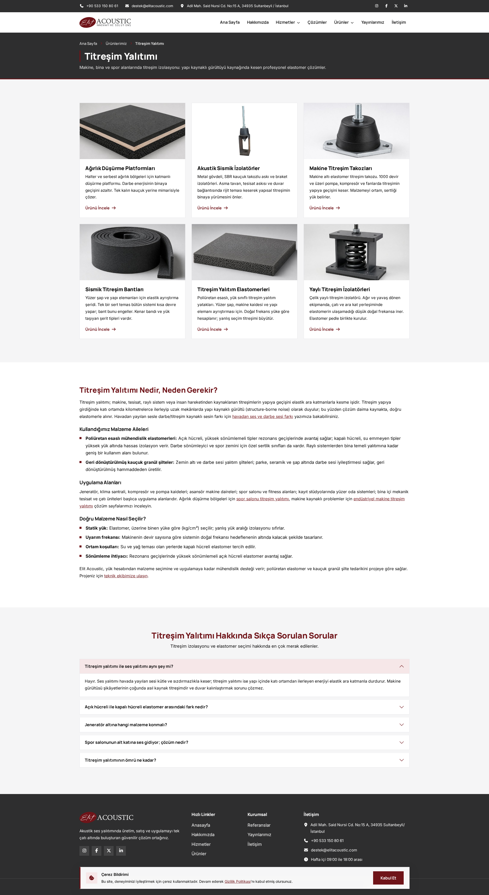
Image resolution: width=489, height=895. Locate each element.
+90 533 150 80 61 (101, 6)
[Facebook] (386, 6)
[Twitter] (396, 6)
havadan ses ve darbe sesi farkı (262, 416)
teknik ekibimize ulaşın (125, 575)
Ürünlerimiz (116, 43)
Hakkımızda (258, 22)
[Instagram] (377, 6)
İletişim (399, 22)
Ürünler (341, 22)
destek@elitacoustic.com (152, 6)
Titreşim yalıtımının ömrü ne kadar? (120, 760)
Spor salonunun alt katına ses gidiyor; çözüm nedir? (136, 742)
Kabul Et (388, 878)
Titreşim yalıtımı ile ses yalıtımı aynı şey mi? (129, 666)
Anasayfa (201, 825)
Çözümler (317, 22)
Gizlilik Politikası (238, 881)
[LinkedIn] (406, 6)
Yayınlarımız (372, 22)
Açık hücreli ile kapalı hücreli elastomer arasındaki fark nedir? (146, 707)
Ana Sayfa (230, 22)
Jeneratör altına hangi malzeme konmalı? (126, 724)
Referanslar (259, 825)
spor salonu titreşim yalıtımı (262, 498)
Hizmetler (286, 22)
